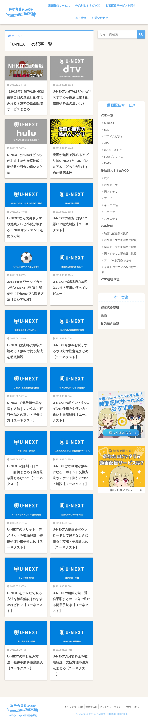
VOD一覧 (107, 115)
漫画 (104, 315)
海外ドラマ (111, 185)
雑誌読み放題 (110, 307)
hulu (106, 129)
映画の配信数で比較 (116, 233)
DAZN (108, 163)
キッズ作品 (111, 205)
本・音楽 (81, 17)
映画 (107, 178)
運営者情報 (91, 707)
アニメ (108, 198)
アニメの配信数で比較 (117, 260)
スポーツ (109, 211)
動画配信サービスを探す (121, 5)
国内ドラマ (111, 191)
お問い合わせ (100, 17)
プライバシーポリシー (111, 707)
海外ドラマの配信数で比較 (120, 240)
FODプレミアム (113, 156)
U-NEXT (109, 122)
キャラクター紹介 (73, 707)
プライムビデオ (113, 136)
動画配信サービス (59, 5)
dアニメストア (113, 149)
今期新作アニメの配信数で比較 (120, 269)
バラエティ (111, 218)
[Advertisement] (123, 68)
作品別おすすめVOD (87, 5)
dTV (106, 143)
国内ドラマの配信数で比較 (120, 253)
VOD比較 (107, 226)
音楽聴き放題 (110, 323)
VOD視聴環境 (110, 279)
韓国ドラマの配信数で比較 (120, 246)
